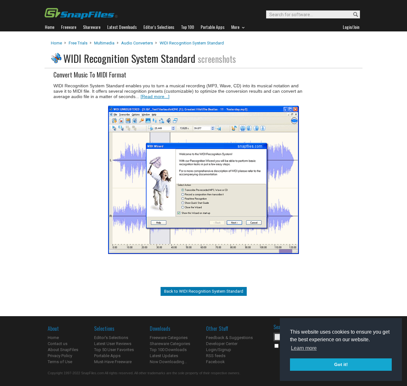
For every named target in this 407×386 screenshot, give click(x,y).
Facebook (215, 361)
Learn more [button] (304, 348)
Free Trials (78, 43)
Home (56, 43)
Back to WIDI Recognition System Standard (203, 291)
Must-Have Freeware (113, 361)
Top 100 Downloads (168, 349)
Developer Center (222, 343)
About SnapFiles (63, 349)
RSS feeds (215, 355)
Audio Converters (137, 43)
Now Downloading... (168, 361)
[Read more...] (155, 96)
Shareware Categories (170, 343)
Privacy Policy (60, 355)
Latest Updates (164, 355)
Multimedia (104, 43)
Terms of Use (60, 361)
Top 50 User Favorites (114, 349)
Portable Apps (107, 355)
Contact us (57, 343)
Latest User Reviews (112, 343)
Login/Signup (218, 349)
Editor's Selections (111, 337)
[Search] (352, 14)
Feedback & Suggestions (229, 337)
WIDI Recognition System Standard (192, 43)
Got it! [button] (341, 364)
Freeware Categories (169, 337)
